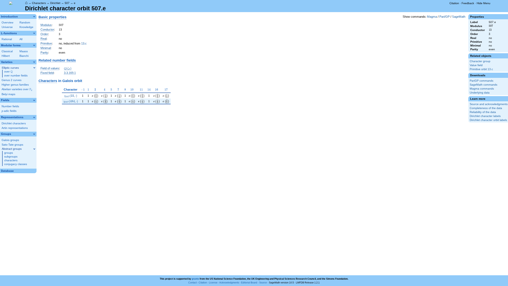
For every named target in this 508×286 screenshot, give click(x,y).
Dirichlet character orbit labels (488, 120)
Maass (23, 51)
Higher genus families (15, 84)
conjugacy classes (15, 164)
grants (195, 278)
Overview (7, 22)
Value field (476, 65)
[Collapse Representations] (34, 117)
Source (263, 282)
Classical (7, 51)
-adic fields (9, 110)
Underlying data (480, 92)
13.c (84, 43)
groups (8, 152)
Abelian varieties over (17, 89)
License (213, 282)
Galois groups (10, 140)
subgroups (10, 156)
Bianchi (24, 55)
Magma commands (482, 88)
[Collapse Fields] (34, 100)
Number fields (10, 106)
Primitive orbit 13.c (481, 69)
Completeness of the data (486, 108)
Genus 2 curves (11, 80)
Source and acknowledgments (489, 104)
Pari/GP (444, 16)
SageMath (458, 16)
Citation (454, 3)
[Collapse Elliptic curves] (34, 67)
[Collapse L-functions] (34, 33)
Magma (432, 16)
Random (24, 22)
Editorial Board (249, 282)
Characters (39, 3)
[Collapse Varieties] (34, 62)
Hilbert (6, 55)
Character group (480, 61)
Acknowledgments (229, 282)
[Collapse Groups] (34, 134)
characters (10, 160)
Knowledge (26, 27)
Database (7, 170)
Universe (7, 27)
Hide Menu (483, 3)
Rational (7, 39)
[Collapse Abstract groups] (34, 149)
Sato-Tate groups (12, 144)
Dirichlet (55, 3)
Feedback (468, 3)
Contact (192, 282)
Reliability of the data (483, 112)
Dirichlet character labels (485, 116)
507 (67, 3)
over (8, 72)
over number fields (16, 75)
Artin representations (15, 128)
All (20, 39)
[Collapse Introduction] (34, 16)
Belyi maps (8, 94)
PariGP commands (481, 80)
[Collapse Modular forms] (34, 45)
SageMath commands (483, 84)
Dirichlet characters (14, 123)
